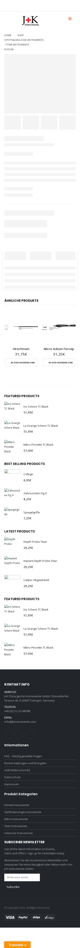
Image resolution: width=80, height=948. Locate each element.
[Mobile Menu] (7, 20)
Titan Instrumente (15, 826)
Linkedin (29, 734)
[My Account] (48, 21)
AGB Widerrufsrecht (17, 770)
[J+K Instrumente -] (30, 21)
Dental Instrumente (16, 805)
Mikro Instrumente (16, 819)
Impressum (11, 784)
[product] (21, 327)
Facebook (9, 734)
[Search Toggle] (57, 21)
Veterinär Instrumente (18, 833)
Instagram (19, 734)
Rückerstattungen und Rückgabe (25, 763)
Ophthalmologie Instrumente (22, 812)
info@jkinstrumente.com (20, 722)
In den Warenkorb (23, 362)
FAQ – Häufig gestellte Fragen (23, 756)
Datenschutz (12, 777)
